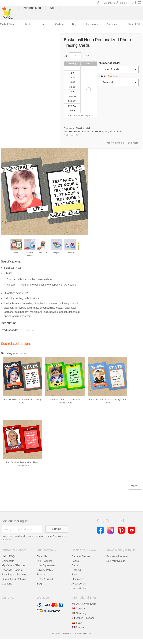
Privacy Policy (45, 569)
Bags (74, 574)
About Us (42, 556)
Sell (52, 8)
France (80, 627)
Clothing (76, 569)
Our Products (44, 560)
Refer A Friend (45, 579)
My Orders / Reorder (13, 565)
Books (75, 560)
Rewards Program (12, 569)
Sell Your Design (115, 560)
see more (133, 142)
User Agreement (46, 565)
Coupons (7, 583)
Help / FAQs (9, 556)
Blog (39, 583)
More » (135, 486)
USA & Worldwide (86, 603)
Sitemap (41, 574)
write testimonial (115, 142)
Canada (80, 608)
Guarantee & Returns (14, 579)
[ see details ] (113, 76)
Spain (79, 622)
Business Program (117, 556)
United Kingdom (85, 617)
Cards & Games (81, 556)
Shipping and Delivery (14, 574)
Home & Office (80, 588)
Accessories (79, 583)
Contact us (8, 560)
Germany (81, 613)
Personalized (32, 8)
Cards (75, 565)
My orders (109, 2)
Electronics (78, 579)
